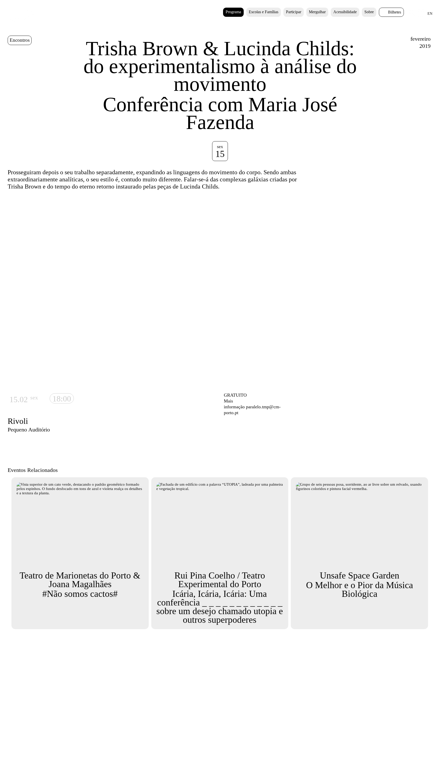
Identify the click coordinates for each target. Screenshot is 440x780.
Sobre (369, 12)
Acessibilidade (345, 12)
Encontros (20, 40)
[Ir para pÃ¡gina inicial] (22, 21)
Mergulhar (317, 12)
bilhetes (394, 12)
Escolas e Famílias (263, 12)
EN (430, 14)
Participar (293, 12)
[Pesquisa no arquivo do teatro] (412, 15)
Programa (233, 12)
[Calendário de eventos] (421, 15)
